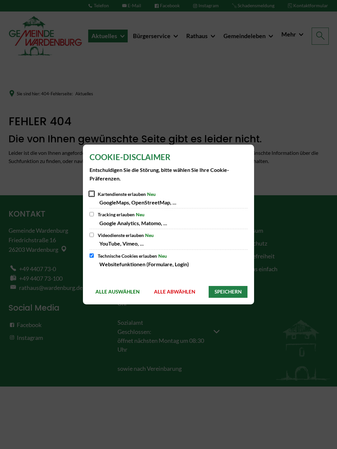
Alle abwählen (174, 292)
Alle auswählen (117, 292)
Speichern (228, 292)
